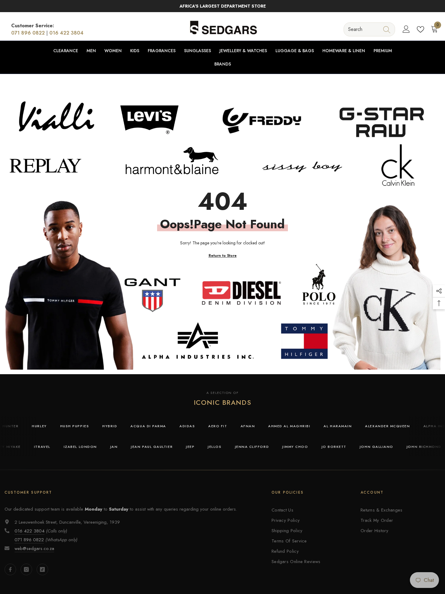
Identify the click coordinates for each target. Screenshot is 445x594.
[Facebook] (10, 569)
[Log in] (406, 29)
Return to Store (223, 255)
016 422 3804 (66, 32)
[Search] (369, 29)
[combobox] (363, 29)
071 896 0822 (28, 32)
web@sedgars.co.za (34, 548)
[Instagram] (26, 569)
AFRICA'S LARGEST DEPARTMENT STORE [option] (223, 6)
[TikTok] (42, 569)
